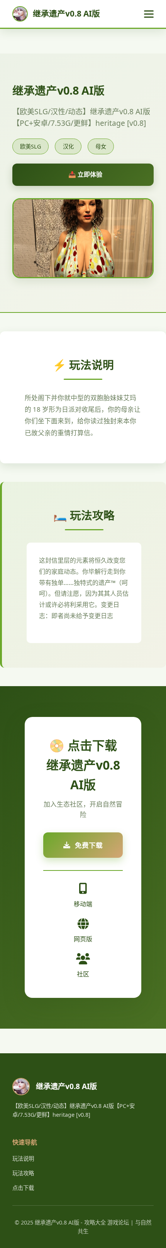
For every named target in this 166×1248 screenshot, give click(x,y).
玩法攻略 (23, 1173)
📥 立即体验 (85, 174)
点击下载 (23, 1187)
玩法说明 (23, 1158)
